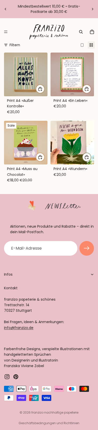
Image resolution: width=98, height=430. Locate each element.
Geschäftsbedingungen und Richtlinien (49, 423)
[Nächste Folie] (92, 9)
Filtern (15, 44)
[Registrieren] (86, 248)
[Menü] (6, 32)
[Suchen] (80, 31)
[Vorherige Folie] (5, 9)
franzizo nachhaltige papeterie (54, 412)
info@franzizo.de (18, 327)
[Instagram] (7, 377)
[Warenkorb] (91, 31)
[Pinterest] (16, 377)
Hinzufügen (44, 88)
